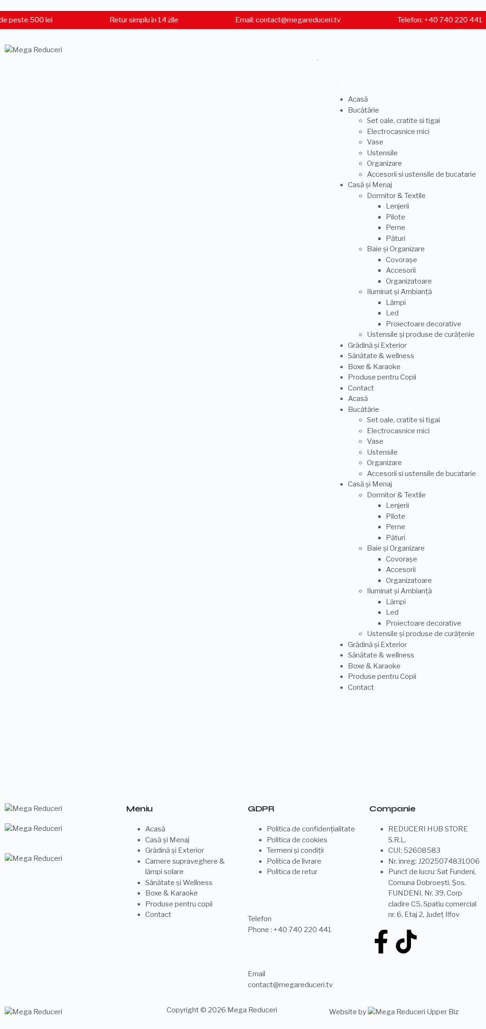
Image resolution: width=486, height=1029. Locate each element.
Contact (361, 388)
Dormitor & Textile (396, 195)
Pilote (395, 217)
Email (256, 974)
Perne (395, 227)
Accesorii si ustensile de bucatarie (421, 174)
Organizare (384, 163)
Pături (395, 238)
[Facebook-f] (381, 941)
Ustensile (382, 153)
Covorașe (401, 260)
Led (392, 313)
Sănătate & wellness (381, 356)
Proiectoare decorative (423, 324)
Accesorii (401, 270)
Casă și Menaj (370, 185)
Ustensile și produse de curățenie (421, 334)
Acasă (358, 99)
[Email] (259, 954)
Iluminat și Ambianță (399, 291)
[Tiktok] (406, 941)
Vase (375, 142)
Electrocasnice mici (398, 131)
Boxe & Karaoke (374, 366)
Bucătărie (363, 110)
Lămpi (396, 302)
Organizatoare (409, 281)
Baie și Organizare (396, 249)
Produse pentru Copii (382, 377)
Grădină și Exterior (377, 345)
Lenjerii (397, 206)
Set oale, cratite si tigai (403, 120)
